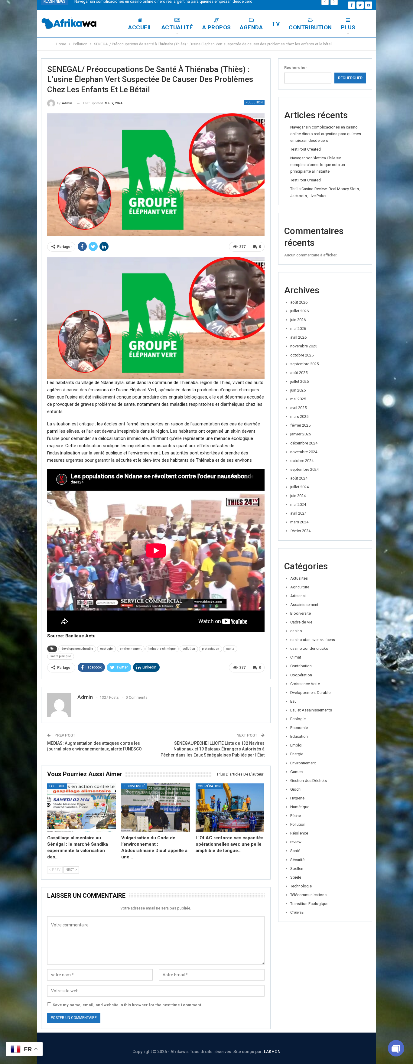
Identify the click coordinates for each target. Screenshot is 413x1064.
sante (230, 648)
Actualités (299, 578)
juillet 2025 (299, 381)
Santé (295, 850)
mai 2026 (298, 328)
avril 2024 (298, 513)
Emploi (296, 745)
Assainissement (304, 604)
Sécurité (297, 859)
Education (299, 736)
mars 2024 (299, 522)
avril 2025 (298, 407)
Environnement (303, 763)
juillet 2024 (299, 487)
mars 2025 (299, 416)
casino (296, 631)
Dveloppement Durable (310, 692)
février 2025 (300, 425)
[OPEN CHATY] (396, 1048)
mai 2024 (298, 504)
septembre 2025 (304, 364)
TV (276, 23)
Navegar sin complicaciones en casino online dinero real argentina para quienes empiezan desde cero (325, 134)
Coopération (209, 786)
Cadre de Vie (301, 622)
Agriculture (299, 587)
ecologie (106, 648)
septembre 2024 (304, 469)
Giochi (295, 789)
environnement (130, 648)
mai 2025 (298, 399)
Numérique (299, 807)
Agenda (251, 27)
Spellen (296, 868)
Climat (295, 657)
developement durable (77, 648)
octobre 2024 (302, 460)
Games (296, 772)
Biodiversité (134, 786)
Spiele (295, 877)
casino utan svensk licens (312, 639)
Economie (299, 727)
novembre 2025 (303, 346)
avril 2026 (298, 337)
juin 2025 (298, 390)
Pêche (295, 815)
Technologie (301, 886)
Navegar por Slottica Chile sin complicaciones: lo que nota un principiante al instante (317, 165)
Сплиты (297, 912)
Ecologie (57, 786)
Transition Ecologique (309, 903)
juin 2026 (298, 319)
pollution (189, 648)
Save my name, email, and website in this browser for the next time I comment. (127, 1005)
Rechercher (295, 67)
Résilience (299, 833)
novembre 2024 (303, 452)
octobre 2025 (302, 355)
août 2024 (298, 478)
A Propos (216, 27)
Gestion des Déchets (308, 780)
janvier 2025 (300, 434)
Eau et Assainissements (311, 710)
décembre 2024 (303, 443)
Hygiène (297, 798)
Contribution (310, 27)
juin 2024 (298, 495)
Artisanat (298, 596)
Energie (296, 754)
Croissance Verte (305, 684)
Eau (293, 701)
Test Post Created (305, 149)
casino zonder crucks (309, 648)
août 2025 (298, 372)
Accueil (140, 27)
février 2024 (300, 531)
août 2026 (298, 302)
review (295, 842)
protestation (210, 648)
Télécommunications (308, 895)
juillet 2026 (299, 311)
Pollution (254, 102)
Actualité (177, 27)
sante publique (60, 656)
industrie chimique (162, 648)
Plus (348, 27)
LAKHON (272, 1051)
